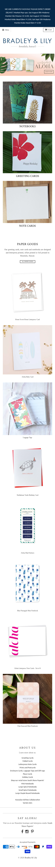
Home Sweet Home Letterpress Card (27, 319)
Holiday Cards (27, 777)
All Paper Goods (27, 261)
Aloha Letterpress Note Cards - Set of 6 (27, 668)
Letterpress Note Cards (27, 764)
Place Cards (27, 774)
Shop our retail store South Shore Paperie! (27, 780)
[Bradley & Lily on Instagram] (27, 832)
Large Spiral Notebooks (27, 787)
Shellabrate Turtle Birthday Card (27, 495)
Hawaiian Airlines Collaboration (27, 800)
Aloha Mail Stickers (27, 553)
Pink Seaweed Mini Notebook (27, 726)
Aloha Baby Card (27, 377)
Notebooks (27, 126)
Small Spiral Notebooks (28, 790)
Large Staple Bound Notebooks (27, 793)
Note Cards (27, 226)
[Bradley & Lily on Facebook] (22, 832)
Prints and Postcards (28, 768)
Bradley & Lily (31, 858)
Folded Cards (28, 761)
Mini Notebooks (27, 784)
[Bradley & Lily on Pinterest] (32, 832)
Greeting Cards (27, 176)
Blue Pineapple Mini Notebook (27, 611)
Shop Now (48, 72)
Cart (50, 30)
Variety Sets (27, 803)
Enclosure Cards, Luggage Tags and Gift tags (27, 771)
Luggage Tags (27, 437)
